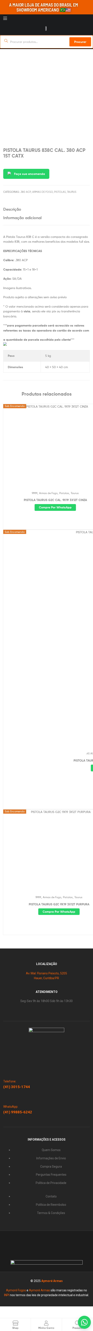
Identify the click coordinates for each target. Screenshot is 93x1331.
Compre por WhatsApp (55, 507)
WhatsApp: (10, 1106)
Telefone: (9, 1081)
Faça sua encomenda (29, 174)
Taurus (71, 191)
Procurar (80, 42)
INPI (6, 1295)
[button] (84, 1322)
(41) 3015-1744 (16, 1087)
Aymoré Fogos (16, 1290)
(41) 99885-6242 (17, 1112)
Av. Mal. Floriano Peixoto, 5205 (46, 973)
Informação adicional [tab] (22, 217)
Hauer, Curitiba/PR (46, 978)
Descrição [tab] (12, 209)
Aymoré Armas (52, 1281)
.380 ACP (25, 191)
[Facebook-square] (52, 1238)
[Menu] (13, 17)
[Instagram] (44, 1238)
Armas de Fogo (42, 191)
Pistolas (60, 191)
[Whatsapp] (35, 1238)
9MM (34, 493)
